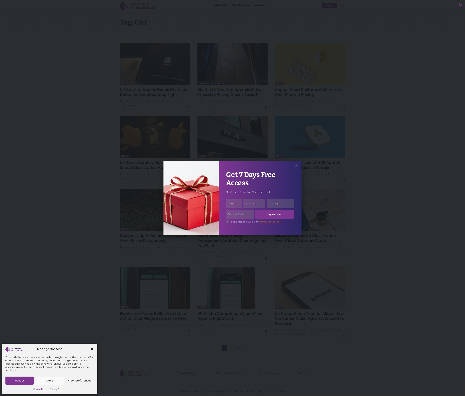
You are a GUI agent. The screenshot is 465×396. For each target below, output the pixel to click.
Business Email (236, 214)
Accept (19, 380)
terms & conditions (269, 222)
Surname (250, 203)
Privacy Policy (56, 389)
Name (232, 203)
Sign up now (274, 214)
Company (274, 203)
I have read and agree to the (256, 222)
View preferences (79, 380)
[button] (92, 349)
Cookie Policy (40, 389)
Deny (49, 380)
